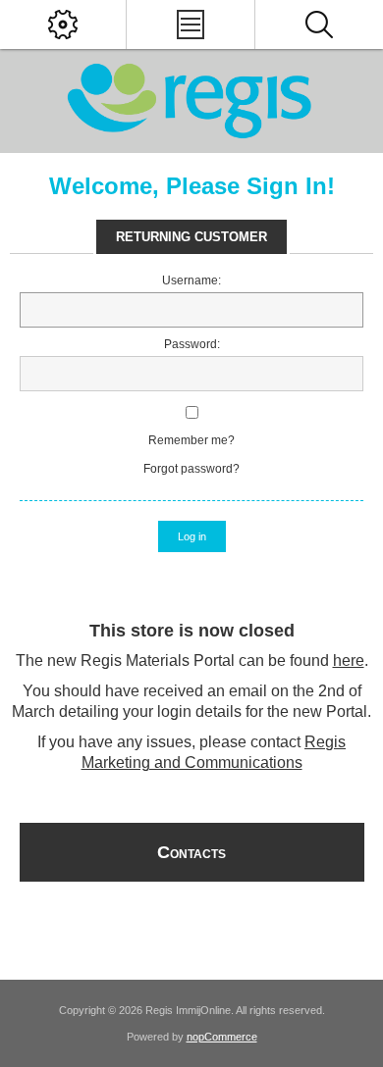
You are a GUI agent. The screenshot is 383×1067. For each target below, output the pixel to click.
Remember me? (191, 440)
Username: (191, 280)
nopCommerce (222, 1036)
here (348, 660)
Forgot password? (191, 469)
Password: (192, 344)
